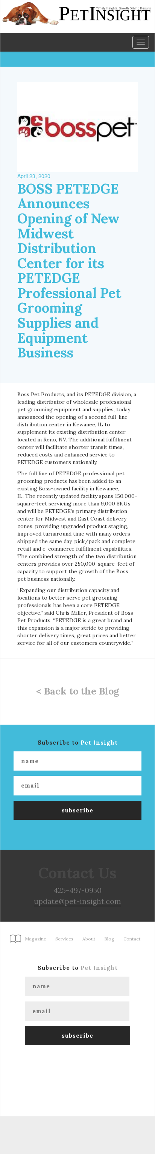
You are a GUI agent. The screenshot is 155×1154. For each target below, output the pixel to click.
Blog (109, 939)
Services (64, 939)
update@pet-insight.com (77, 901)
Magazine (35, 939)
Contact (131, 939)
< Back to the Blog (77, 691)
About (88, 939)
